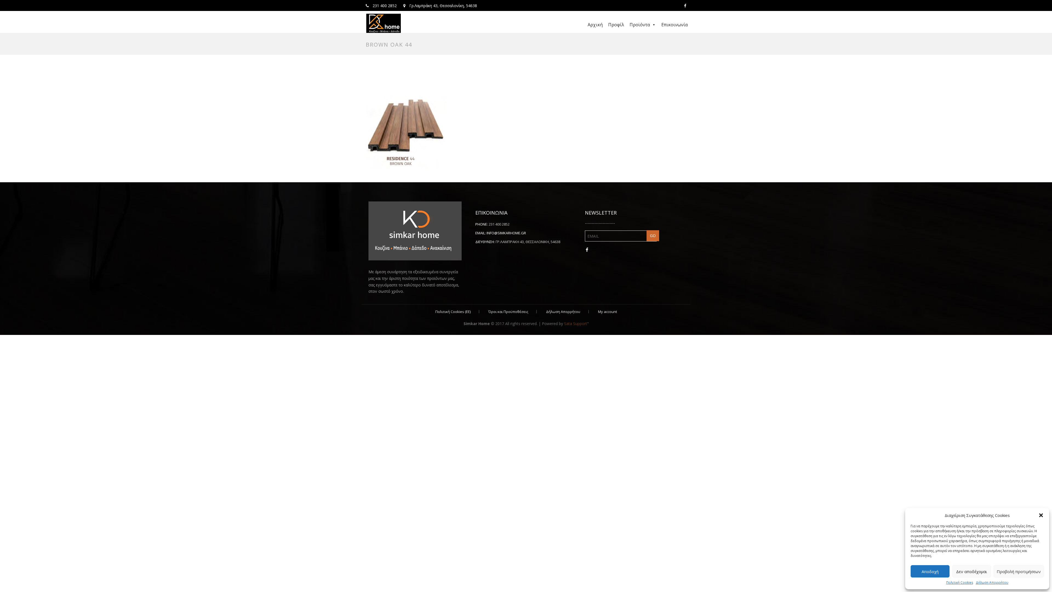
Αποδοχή (930, 571)
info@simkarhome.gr (506, 232)
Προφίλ (616, 25)
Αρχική (595, 25)
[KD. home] (383, 23)
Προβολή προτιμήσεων (1019, 571)
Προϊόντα (640, 25)
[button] (1041, 515)
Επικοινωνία (674, 25)
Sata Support (575, 323)
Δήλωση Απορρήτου (992, 582)
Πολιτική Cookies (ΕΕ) (453, 311)
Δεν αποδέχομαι (971, 571)
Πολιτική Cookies (959, 582)
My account (607, 311)
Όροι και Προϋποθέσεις (508, 311)
